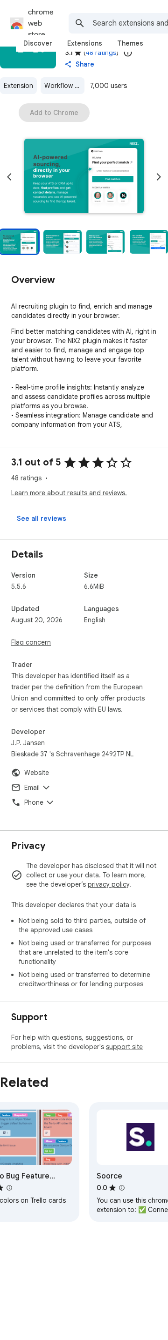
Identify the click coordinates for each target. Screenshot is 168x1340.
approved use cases (61, 930)
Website (36, 772)
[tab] (38, 43)
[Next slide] (158, 177)
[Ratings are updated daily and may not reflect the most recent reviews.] (128, 52)
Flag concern (31, 642)
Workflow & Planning (64, 85)
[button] (84, 177)
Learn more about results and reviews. (69, 493)
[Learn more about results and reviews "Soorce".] (122, 1188)
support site (124, 1047)
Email (32, 787)
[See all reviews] (41, 518)
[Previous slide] (9, 177)
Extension (18, 85)
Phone (33, 802)
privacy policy (108, 884)
